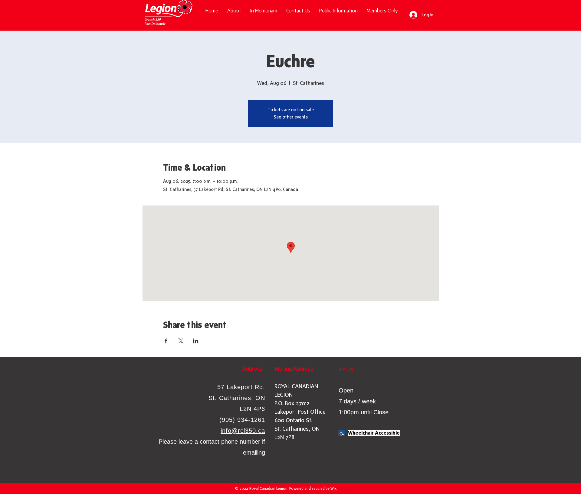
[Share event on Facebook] (166, 341)
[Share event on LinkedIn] (196, 341)
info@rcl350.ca (243, 430)
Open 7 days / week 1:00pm (357, 401)
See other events (291, 116)
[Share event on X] (181, 341)
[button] (338, 10)
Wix (333, 488)
